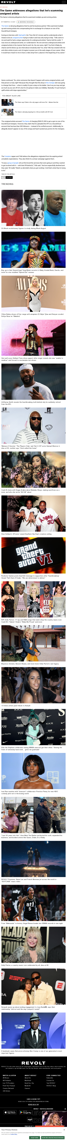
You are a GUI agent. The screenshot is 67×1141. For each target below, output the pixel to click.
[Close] (64, 1130)
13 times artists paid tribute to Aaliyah (15, 706)
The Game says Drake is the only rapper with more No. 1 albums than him (36, 102)
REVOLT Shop (51, 1086)
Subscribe (49, 1078)
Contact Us (50, 1080)
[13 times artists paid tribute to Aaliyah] (33, 685)
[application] (49, 1120)
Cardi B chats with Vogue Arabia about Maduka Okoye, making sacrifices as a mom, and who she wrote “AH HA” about (30, 491)
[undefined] (8, 102)
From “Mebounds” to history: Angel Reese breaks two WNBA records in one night (32, 923)
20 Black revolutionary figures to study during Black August (23, 228)
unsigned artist (17, 38)
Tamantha (6, 22)
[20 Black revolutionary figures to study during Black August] (33, 208)
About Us (28, 1078)
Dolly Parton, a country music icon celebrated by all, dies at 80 (25, 965)
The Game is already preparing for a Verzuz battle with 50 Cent (34, 112)
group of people (13, 163)
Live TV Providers (8, 1083)
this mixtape (50, 83)
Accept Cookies (34, 1137)
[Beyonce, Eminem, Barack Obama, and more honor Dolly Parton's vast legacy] (33, 643)
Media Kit (28, 1086)
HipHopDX (22, 35)
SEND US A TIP (33, 1105)
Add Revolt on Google (27, 22)
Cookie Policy (13, 1134)
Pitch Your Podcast (9, 1086)
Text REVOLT (50, 1083)
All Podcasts (7, 1080)
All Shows (6, 1078)
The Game (5, 26)
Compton (7, 156)
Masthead (28, 1080)
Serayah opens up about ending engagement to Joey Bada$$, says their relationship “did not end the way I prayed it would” (28, 1008)
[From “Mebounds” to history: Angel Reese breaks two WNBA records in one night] (33, 903)
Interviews (4, 7)
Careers (27, 1088)
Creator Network (8, 1088)
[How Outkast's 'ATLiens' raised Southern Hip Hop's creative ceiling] (33, 513)
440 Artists (6, 1091)
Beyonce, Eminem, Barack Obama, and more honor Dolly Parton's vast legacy (30, 664)
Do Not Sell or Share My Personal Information (53, 1137)
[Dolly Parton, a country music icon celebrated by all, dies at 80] (33, 945)
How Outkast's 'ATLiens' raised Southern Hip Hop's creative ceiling (26, 534)
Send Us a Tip (29, 1083)
